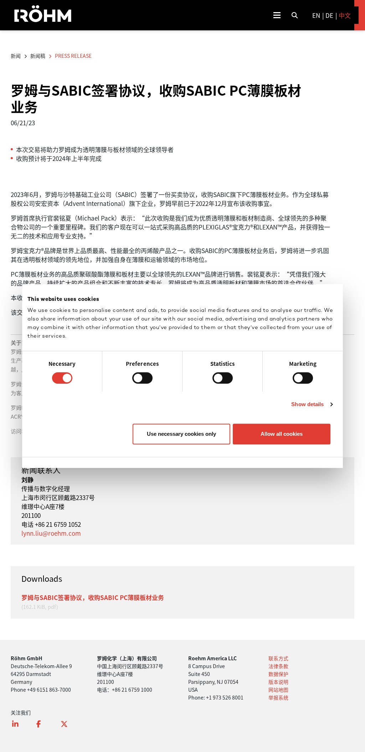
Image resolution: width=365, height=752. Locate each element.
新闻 (16, 55)
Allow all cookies (282, 434)
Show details (307, 404)
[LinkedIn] (19, 727)
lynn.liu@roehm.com (51, 533)
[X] (68, 727)
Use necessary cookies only (181, 434)
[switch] (142, 378)
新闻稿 (37, 55)
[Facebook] (43, 727)
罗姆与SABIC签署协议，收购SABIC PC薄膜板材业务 (92, 597)
